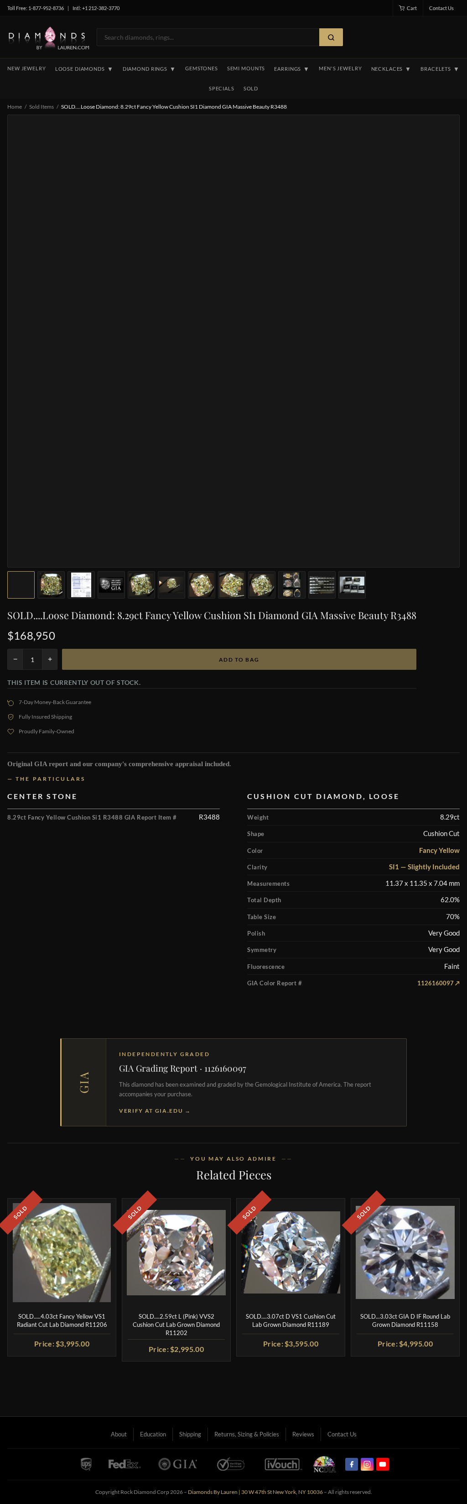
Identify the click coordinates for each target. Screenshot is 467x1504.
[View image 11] (322, 585)
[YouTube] (382, 1464)
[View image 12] (352, 585)
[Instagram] (367, 1464)
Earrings (292, 69)
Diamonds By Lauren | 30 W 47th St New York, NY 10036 (255, 1491)
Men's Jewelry (340, 68)
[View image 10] (292, 585)
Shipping (190, 1434)
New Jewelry (26, 68)
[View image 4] (111, 585)
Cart (412, 8)
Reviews (303, 1434)
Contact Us (441, 8)
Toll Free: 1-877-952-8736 (35, 8)
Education (153, 1434)
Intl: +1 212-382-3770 (96, 8)
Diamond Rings (149, 69)
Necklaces (391, 69)
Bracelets (440, 69)
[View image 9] (261, 585)
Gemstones (201, 68)
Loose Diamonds (84, 69)
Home (14, 106)
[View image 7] (201, 585)
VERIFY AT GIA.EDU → (155, 1110)
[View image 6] (171, 585)
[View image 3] (81, 585)
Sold (251, 88)
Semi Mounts (246, 68)
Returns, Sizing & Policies (246, 1434)
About (119, 1434)
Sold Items (41, 106)
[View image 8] (231, 585)
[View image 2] (51, 585)
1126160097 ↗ (438, 983)
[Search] (331, 37)
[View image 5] (141, 585)
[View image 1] (21, 585)
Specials (221, 88)
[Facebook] (351, 1464)
